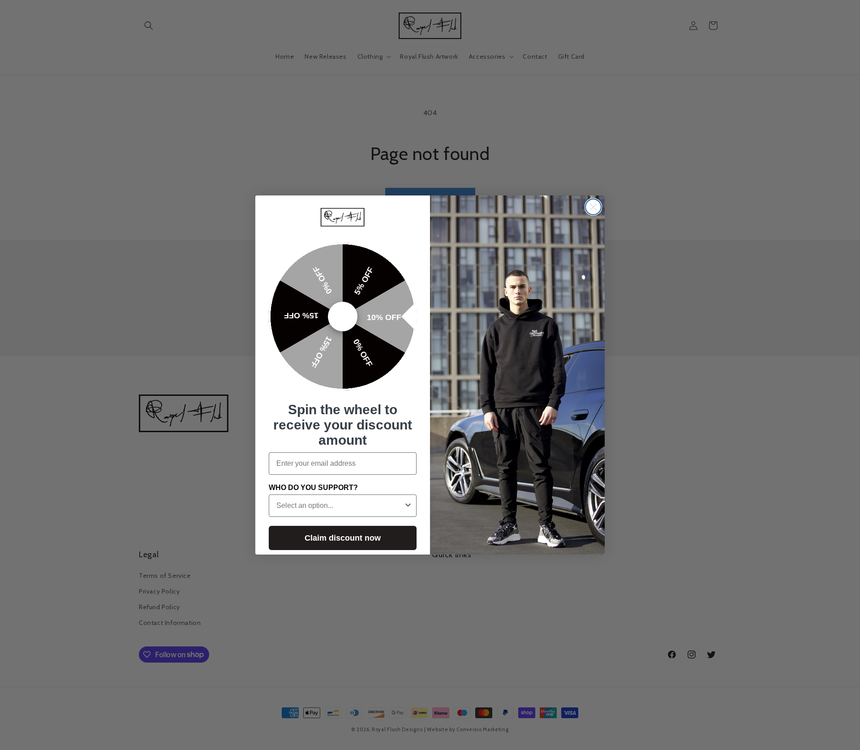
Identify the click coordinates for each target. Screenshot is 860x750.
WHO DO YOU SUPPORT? (313, 487)
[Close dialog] (593, 207)
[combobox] (340, 505)
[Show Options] (408, 505)
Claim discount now (343, 537)
